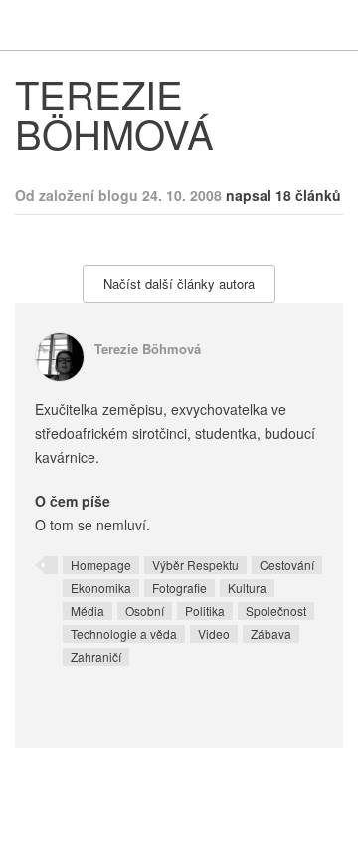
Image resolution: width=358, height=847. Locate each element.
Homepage (101, 564)
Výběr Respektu (195, 564)
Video (214, 633)
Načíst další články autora (179, 283)
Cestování (287, 564)
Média (87, 610)
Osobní (144, 610)
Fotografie (179, 587)
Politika (205, 610)
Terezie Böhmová (147, 348)
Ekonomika (101, 587)
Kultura (247, 587)
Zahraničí (96, 656)
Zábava (271, 633)
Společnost (276, 610)
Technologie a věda (124, 633)
